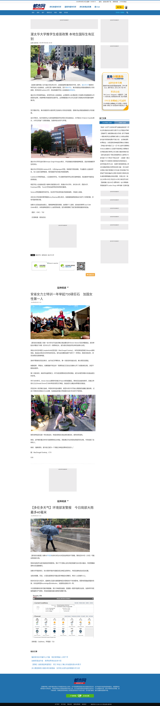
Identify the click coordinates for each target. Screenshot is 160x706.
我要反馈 (91, 275)
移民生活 (49, 12)
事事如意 (115, 2)
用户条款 (63, 704)
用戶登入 (120, 7)
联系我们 (84, 704)
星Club (97, 7)
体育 (55, 12)
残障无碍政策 (77, 704)
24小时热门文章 (107, 122)
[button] (127, 12)
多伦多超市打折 (55, 7)
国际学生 (68, 87)
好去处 (66, 12)
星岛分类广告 (107, 2)
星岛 (100, 2)
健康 (60, 12)
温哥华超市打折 (70, 7)
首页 (33, 12)
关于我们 (57, 704)
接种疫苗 (72, 90)
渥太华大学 (85, 85)
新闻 (38, 12)
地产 (43, 12)
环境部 (49, 555)
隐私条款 (69, 704)
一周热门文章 (122, 122)
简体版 (118, 12)
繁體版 (122, 12)
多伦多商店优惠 (85, 7)
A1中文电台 (123, 2)
